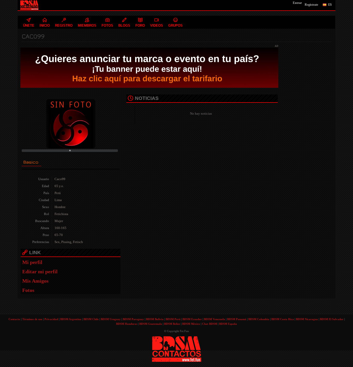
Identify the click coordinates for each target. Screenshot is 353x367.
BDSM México (191, 323)
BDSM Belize (172, 323)
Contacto (14, 319)
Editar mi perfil (40, 271)
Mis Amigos (35, 281)
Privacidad (51, 319)
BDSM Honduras (126, 323)
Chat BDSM (209, 323)
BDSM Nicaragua (307, 319)
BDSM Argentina (70, 319)
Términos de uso (32, 319)
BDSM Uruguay (111, 319)
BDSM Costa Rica (282, 319)
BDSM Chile (91, 319)
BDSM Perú (173, 319)
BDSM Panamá (236, 319)
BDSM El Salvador (331, 319)
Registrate (311, 4)
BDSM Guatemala (150, 323)
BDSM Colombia (258, 319)
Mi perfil (32, 262)
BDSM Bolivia (155, 319)
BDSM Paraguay (133, 319)
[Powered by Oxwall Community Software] (176, 348)
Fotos (28, 290)
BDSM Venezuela (214, 319)
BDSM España (228, 323)
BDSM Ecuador (192, 319)
